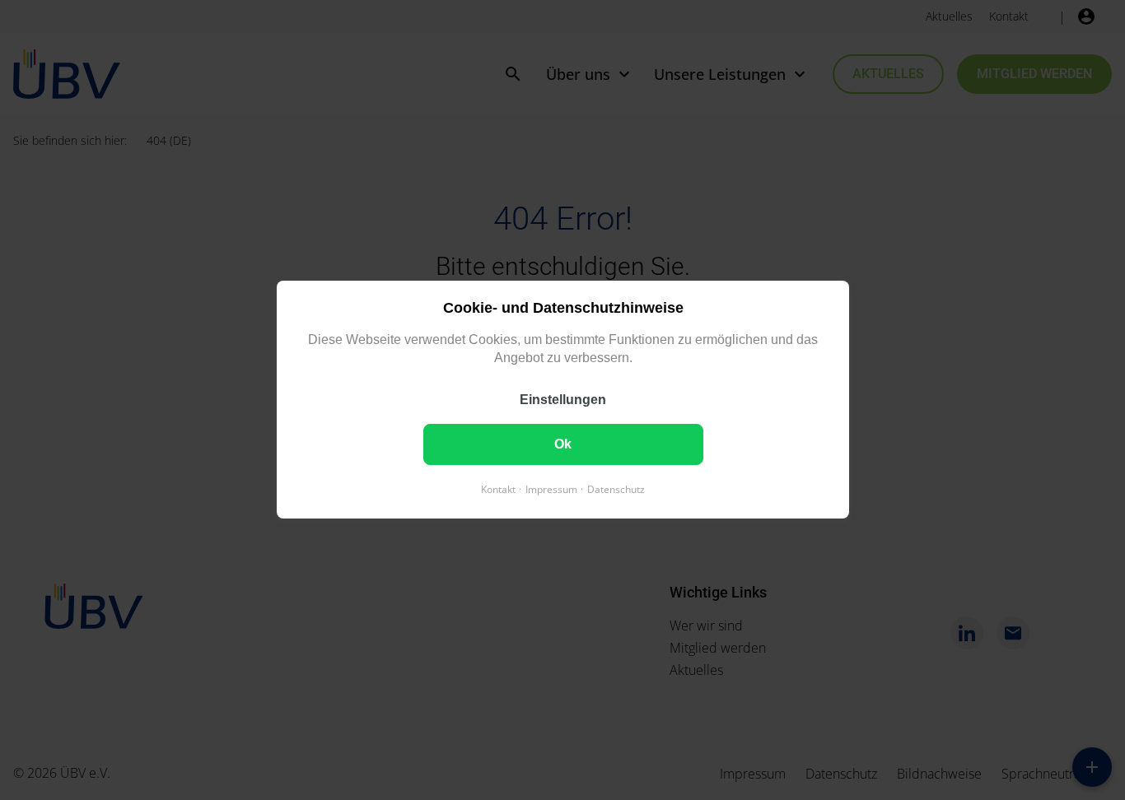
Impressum (551, 490)
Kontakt (498, 490)
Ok (563, 445)
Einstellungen (563, 400)
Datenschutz (616, 490)
